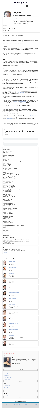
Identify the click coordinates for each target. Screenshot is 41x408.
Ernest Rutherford (7, 377)
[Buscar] (27, 6)
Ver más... (20, 381)
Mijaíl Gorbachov (7, 385)
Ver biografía (20, 369)
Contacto (36, 404)
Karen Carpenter (7, 395)
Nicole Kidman (21, 92)
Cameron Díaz (6, 375)
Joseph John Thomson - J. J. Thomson (11, 388)
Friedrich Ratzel (7, 379)
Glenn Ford (6, 387)
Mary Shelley (6, 373)
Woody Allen (18, 91)
